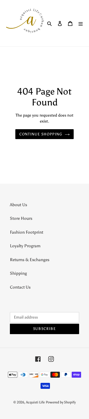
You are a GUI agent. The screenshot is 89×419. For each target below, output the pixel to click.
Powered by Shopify (61, 402)
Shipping (18, 273)
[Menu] (80, 23)
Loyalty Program (25, 245)
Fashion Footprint (26, 232)
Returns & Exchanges (29, 259)
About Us (18, 204)
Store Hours (21, 218)
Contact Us (20, 287)
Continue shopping (40, 134)
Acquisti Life (35, 402)
